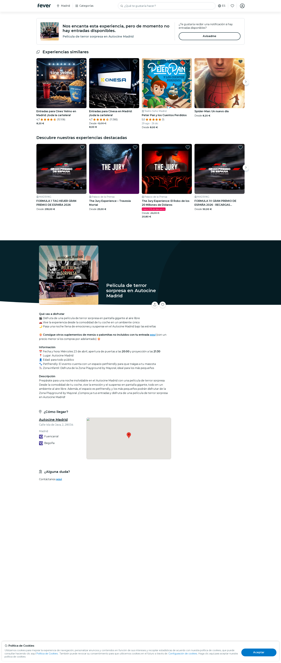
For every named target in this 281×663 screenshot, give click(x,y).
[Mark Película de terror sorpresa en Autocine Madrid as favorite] (162, 305)
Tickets (208, 303)
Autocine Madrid (53, 420)
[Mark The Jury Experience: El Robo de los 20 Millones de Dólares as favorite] (188, 147)
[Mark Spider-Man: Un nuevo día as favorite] (240, 61)
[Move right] (246, 82)
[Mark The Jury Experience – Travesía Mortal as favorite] (135, 147)
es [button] (223, 5)
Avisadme (209, 36)
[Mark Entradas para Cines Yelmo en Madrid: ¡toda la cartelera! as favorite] (82, 61)
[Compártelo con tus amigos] (155, 305)
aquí (59, 479)
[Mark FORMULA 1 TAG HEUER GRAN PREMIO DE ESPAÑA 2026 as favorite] (82, 147)
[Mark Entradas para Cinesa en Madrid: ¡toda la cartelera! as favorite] (135, 61)
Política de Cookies (47, 653)
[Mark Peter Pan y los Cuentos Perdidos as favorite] (188, 61)
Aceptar (258, 652)
